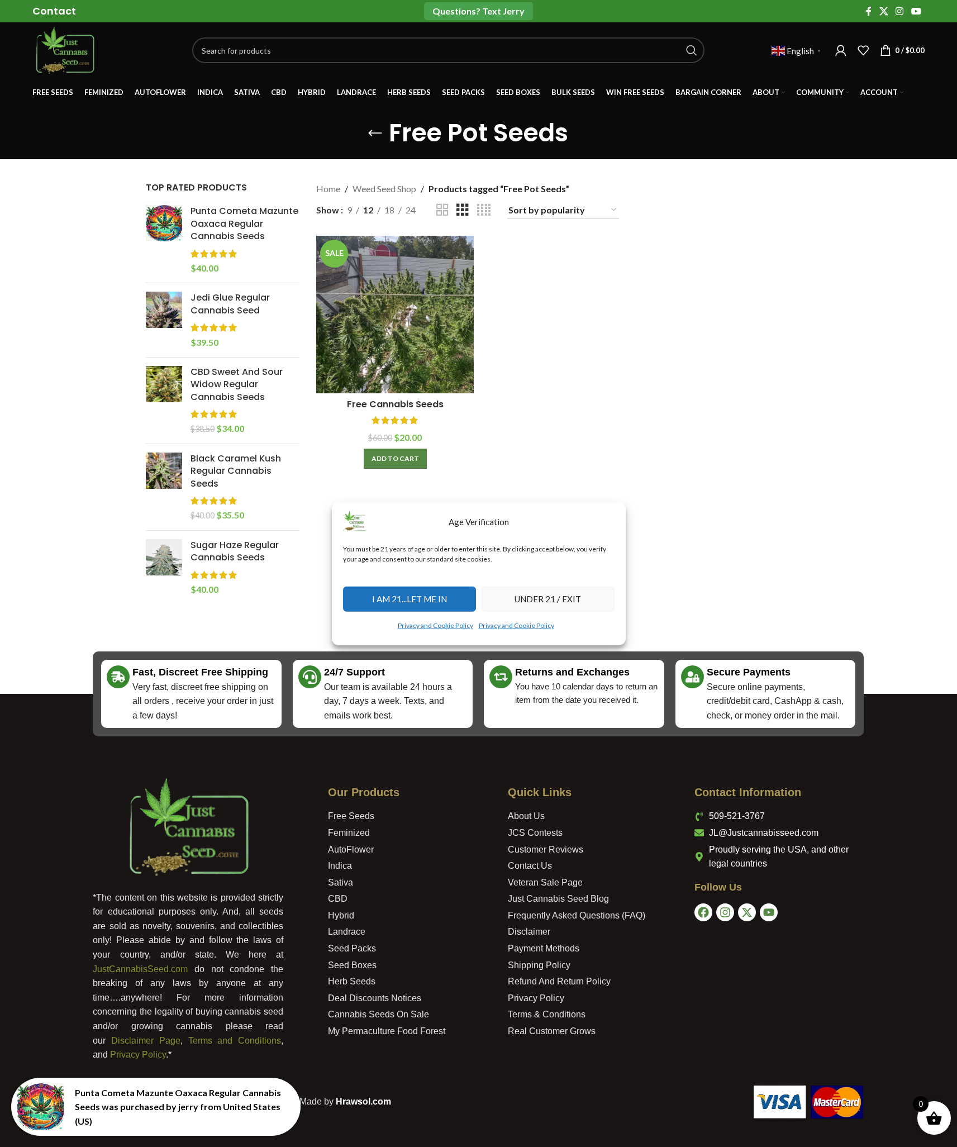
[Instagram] (725, 912)
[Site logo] (64, 49)
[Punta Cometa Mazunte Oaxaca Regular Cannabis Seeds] (164, 239)
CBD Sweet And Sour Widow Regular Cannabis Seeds (237, 384)
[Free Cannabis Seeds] (395, 314)
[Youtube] (769, 912)
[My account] (841, 50)
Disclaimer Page (145, 1040)
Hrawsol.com (363, 1101)
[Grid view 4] (484, 210)
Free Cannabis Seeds (395, 404)
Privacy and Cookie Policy (435, 625)
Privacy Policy (138, 1054)
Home (328, 188)
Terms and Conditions (234, 1040)
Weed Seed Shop (384, 188)
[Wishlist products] (863, 50)
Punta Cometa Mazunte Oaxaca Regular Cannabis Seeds (244, 223)
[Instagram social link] (899, 11)
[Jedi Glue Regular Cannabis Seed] (164, 320)
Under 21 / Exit (548, 599)
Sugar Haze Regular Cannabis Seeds (235, 551)
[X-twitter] (747, 912)
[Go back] (375, 133)
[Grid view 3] (462, 210)
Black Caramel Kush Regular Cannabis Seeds (236, 471)
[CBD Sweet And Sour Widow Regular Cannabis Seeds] (164, 400)
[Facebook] (703, 912)
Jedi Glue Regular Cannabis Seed (230, 304)
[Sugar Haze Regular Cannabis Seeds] (164, 567)
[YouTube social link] (916, 11)
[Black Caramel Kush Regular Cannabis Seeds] (164, 487)
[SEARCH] (691, 50)
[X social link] (883, 11)
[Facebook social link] (868, 11)
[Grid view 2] (442, 210)
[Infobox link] (54, 10)
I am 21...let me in (409, 599)
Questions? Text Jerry (478, 11)
